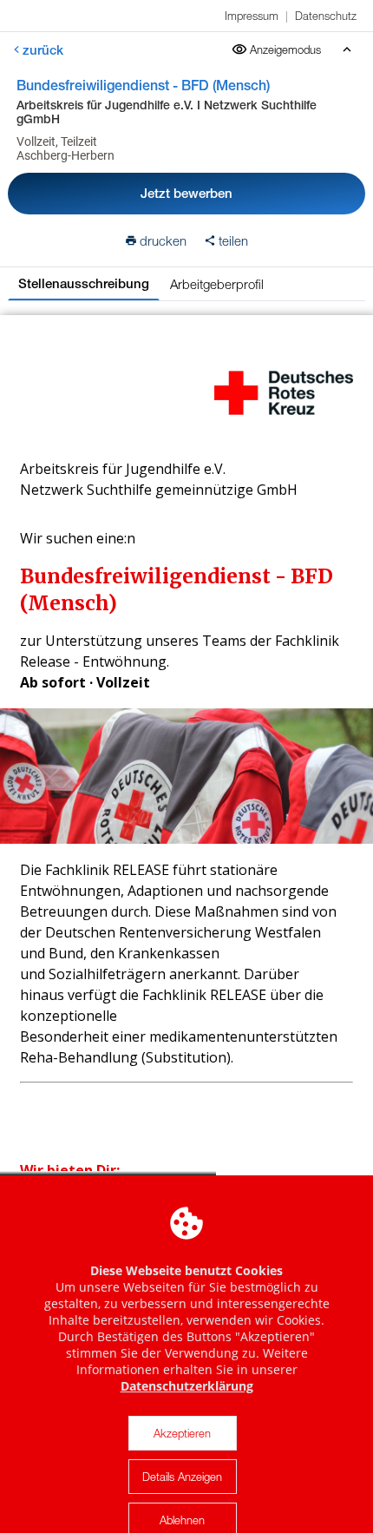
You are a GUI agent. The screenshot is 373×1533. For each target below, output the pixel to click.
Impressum (251, 16)
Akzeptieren (182, 1433)
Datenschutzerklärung (187, 1386)
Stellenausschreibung (83, 283)
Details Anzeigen (182, 1477)
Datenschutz (326, 16)
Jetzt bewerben (186, 193)
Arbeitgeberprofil (217, 284)
